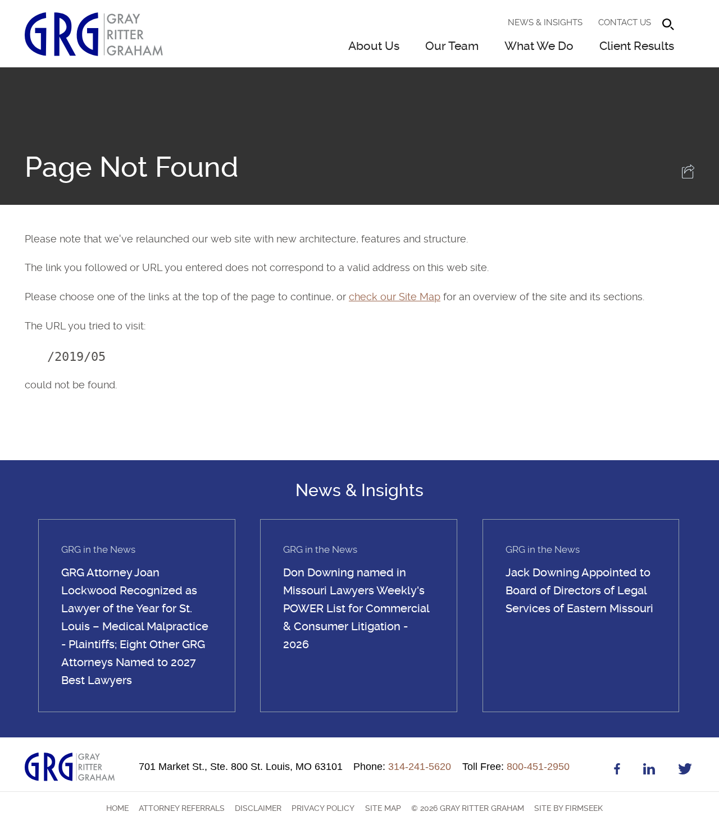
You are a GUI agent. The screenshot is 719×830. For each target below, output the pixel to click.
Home (117, 808)
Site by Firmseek (568, 808)
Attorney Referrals (182, 808)
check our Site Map (394, 296)
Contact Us (624, 22)
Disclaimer (258, 808)
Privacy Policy (323, 808)
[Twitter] (685, 770)
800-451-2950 (516, 766)
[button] (688, 175)
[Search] (668, 24)
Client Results (636, 46)
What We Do (539, 46)
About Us (373, 46)
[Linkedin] (649, 770)
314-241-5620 (402, 766)
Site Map (383, 808)
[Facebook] (617, 770)
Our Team (452, 46)
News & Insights (545, 22)
